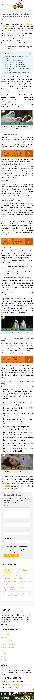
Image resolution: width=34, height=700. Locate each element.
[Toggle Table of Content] (29, 53)
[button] (2, 4)
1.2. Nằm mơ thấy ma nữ (14, 62)
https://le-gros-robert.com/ (18, 684)
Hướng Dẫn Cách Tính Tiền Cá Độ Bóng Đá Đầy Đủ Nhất (15, 571)
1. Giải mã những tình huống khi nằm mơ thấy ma (16, 57)
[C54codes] (18, 4)
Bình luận (7, 506)
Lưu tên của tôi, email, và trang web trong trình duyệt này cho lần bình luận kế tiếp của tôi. (16, 549)
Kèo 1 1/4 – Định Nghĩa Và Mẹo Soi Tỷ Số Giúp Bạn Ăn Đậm (17, 589)
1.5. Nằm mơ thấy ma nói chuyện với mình (18, 69)
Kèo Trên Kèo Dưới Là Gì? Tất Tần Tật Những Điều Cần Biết (16, 594)
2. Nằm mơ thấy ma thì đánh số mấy (16, 72)
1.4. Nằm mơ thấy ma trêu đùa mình (18, 66)
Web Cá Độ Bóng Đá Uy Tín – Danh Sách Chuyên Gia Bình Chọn (15, 577)
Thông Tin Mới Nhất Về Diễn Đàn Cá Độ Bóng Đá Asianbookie (17, 583)
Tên (5, 521)
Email (6, 530)
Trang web (7, 538)
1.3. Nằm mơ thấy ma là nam (15, 64)
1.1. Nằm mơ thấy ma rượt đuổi (15, 60)
